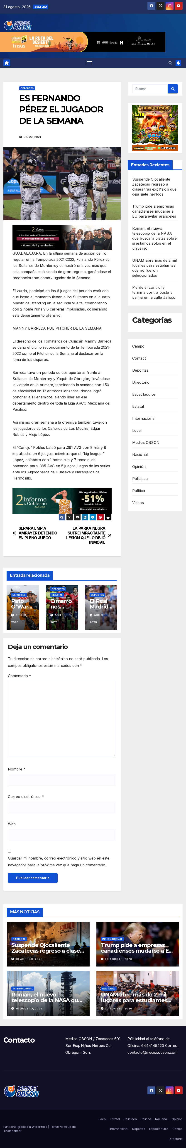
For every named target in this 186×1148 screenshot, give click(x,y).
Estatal (57, 595)
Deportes (27, 88)
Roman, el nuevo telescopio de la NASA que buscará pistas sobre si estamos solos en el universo (154, 238)
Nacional (140, 454)
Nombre (16, 769)
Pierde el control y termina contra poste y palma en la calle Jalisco (154, 292)
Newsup (65, 1126)
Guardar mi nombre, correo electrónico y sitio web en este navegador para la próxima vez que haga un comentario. (58, 861)
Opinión (139, 466)
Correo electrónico (26, 796)
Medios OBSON (145, 442)
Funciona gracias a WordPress (25, 1126)
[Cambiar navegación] (89, 63)
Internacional (144, 418)
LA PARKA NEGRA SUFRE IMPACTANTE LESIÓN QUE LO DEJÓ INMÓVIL (85, 535)
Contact (139, 358)
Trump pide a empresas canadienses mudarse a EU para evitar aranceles (154, 211)
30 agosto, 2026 (29, 959)
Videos (138, 502)
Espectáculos (144, 394)
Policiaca (140, 478)
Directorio (141, 382)
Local (137, 430)
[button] (170, 63)
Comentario (19, 675)
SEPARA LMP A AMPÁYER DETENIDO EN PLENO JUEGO (38, 533)
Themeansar (12, 1131)
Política (138, 490)
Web (12, 824)
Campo (138, 346)
